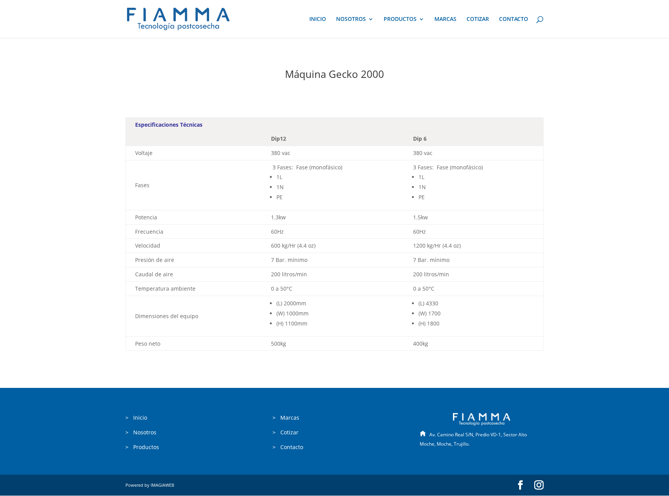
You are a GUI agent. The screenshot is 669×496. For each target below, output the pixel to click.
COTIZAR (478, 19)
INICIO (317, 19)
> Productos (142, 447)
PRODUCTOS (400, 19)
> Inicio (136, 417)
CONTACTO (513, 19)
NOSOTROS (351, 19)
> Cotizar (285, 432)
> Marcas (286, 417)
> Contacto (288, 447)
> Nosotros (140, 432)
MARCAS (445, 19)
